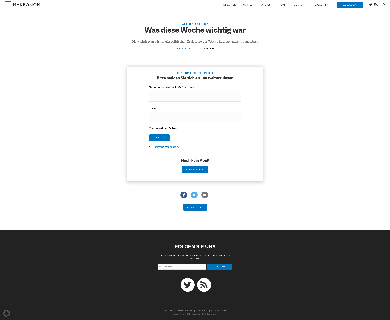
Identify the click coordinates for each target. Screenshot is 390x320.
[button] (6, 313)
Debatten (229, 4)
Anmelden (159, 138)
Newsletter (320, 4)
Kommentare (195, 207)
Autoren (179, 310)
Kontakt (189, 310)
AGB (224, 310)
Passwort (155, 108)
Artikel (247, 4)
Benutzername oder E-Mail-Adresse (171, 87)
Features (265, 4)
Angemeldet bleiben (164, 128)
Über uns (300, 4)
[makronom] (371, 3)
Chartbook (184, 48)
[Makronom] (21, 6)
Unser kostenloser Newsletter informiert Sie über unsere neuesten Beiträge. (195, 257)
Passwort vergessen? (166, 147)
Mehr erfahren (195, 169)
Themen (282, 4)
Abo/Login (350, 4)
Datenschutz (202, 310)
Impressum (215, 310)
